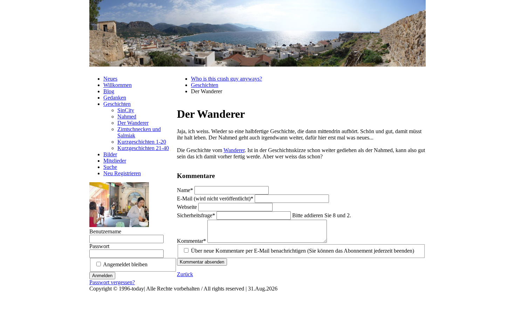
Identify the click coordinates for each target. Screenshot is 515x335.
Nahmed (126, 116)
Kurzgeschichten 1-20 (141, 142)
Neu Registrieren (122, 173)
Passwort (99, 246)
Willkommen (117, 85)
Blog (108, 91)
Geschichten (204, 85)
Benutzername (105, 231)
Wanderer (234, 150)
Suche (110, 167)
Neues (110, 79)
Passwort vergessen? (112, 282)
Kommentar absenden (202, 262)
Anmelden (102, 275)
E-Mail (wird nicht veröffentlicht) (215, 198)
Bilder (110, 154)
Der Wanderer (133, 123)
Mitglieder (114, 161)
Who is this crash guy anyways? (226, 79)
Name (185, 190)
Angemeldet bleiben (125, 264)
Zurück (185, 274)
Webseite (187, 207)
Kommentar (191, 241)
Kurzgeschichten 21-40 (143, 148)
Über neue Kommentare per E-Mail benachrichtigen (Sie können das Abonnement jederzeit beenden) (302, 251)
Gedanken (114, 98)
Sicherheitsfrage (196, 215)
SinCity (125, 110)
